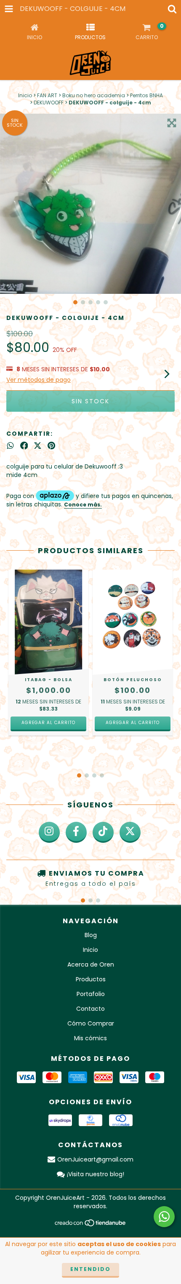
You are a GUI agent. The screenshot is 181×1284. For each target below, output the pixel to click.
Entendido (90, 1269)
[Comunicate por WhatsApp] (164, 1216)
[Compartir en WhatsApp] (10, 445)
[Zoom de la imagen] (172, 123)
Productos (91, 979)
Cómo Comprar (90, 1023)
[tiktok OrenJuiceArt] (103, 832)
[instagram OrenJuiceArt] (49, 832)
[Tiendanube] (91, 1224)
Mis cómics (90, 1038)
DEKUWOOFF (49, 102)
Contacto (90, 1008)
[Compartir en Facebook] (24, 445)
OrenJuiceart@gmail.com (95, 1159)
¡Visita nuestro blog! (95, 1174)
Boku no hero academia (93, 95)
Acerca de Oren (90, 964)
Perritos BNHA (146, 95)
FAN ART (47, 95)
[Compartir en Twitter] (38, 445)
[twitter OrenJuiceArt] (130, 832)
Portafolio (91, 994)
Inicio (25, 95)
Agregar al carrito (48, 722)
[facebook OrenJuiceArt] (76, 832)
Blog (91, 935)
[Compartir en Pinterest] (51, 445)
